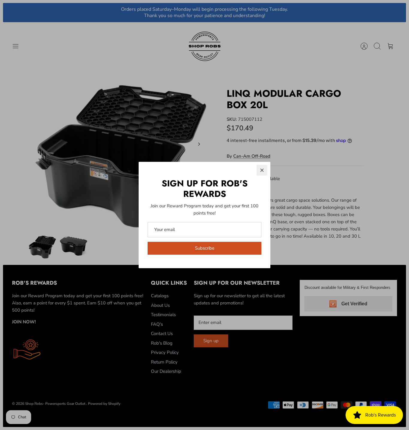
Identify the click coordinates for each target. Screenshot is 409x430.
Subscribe (204, 248)
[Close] (262, 170)
